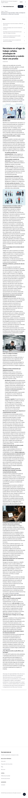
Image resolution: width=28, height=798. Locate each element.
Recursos (3, 769)
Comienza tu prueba (14, 593)
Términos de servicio (5, 778)
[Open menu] (25, 6)
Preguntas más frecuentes (6, 764)
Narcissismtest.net (6, 752)
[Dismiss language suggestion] (25, 1)
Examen (20, 6)
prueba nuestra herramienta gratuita (11, 504)
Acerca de (3, 761)
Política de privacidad (5, 775)
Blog (6, 11)
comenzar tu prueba (7, 334)
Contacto (3, 784)
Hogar (2, 11)
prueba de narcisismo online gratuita (15, 99)
